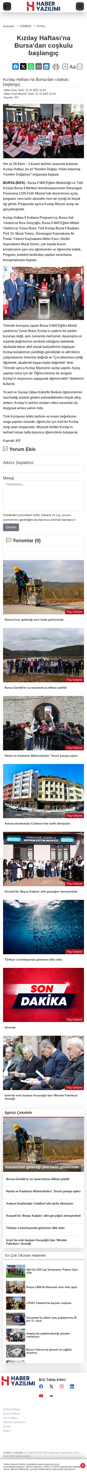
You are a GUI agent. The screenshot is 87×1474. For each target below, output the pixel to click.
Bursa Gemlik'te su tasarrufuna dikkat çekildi (37, 1179)
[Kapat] (83, 1465)
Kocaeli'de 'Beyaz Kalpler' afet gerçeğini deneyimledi (43, 1215)
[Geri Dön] (7, 6)
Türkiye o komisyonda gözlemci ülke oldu (35, 1228)
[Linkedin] (72, 1387)
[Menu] (80, 6)
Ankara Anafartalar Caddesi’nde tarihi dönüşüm (39, 1203)
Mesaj (8, 478)
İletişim (7, 1430)
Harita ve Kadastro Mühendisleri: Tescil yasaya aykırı (43, 1191)
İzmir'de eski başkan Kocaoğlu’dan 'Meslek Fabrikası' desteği (36, 1241)
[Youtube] (41, 1396)
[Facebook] (41, 1387)
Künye (6, 1426)
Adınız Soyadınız (18, 462)
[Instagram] (62, 1387)
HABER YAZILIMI (12, 1452)
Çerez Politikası (11, 1413)
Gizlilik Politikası (12, 1409)
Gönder (11, 527)
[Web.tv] (51, 1396)
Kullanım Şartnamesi (14, 1422)
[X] (51, 1387)
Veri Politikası (10, 1418)
